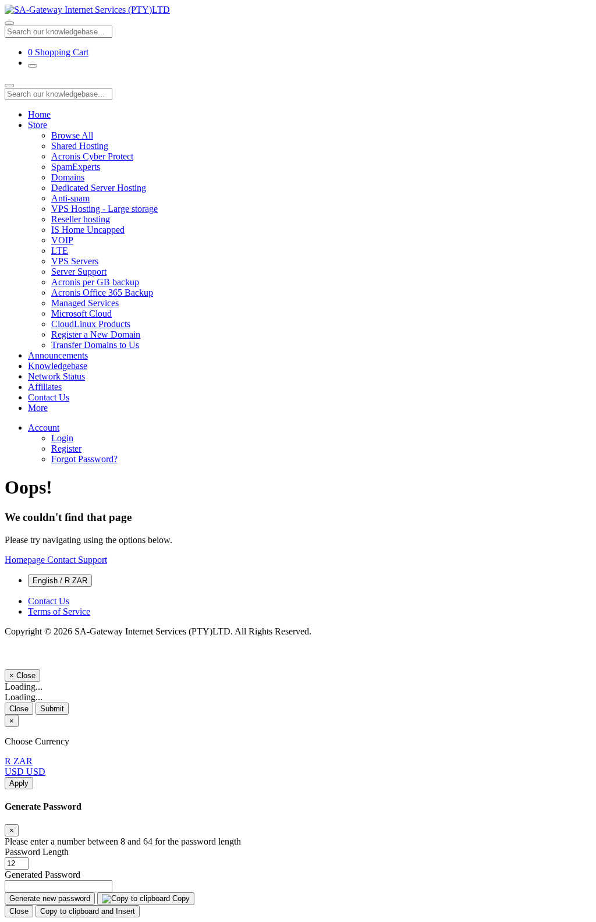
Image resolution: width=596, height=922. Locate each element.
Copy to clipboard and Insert (87, 911)
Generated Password (42, 875)
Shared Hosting (79, 146)
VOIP (62, 240)
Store (37, 125)
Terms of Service (59, 611)
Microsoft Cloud (81, 313)
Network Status (56, 376)
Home (39, 114)
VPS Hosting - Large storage (104, 209)
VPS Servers (74, 261)
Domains (67, 177)
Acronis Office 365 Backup (102, 292)
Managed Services (85, 303)
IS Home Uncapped (88, 230)
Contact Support (77, 560)
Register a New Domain (95, 334)
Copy (180, 898)
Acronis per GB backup (95, 282)
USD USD (25, 771)
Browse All (72, 135)
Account (43, 427)
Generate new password (49, 898)
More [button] (38, 408)
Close (19, 708)
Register (66, 448)
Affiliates (45, 387)
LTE (59, 251)
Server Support (79, 271)
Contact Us (48, 397)
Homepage (26, 560)
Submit (52, 708)
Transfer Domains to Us (95, 345)
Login (62, 438)
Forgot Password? (84, 459)
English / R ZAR (60, 580)
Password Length (37, 852)
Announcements (58, 355)
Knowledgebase (57, 366)
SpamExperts (75, 167)
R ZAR (19, 761)
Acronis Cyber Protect (92, 156)
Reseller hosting (80, 219)
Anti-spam (70, 198)
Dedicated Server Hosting (98, 188)
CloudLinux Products (90, 324)
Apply (19, 783)
